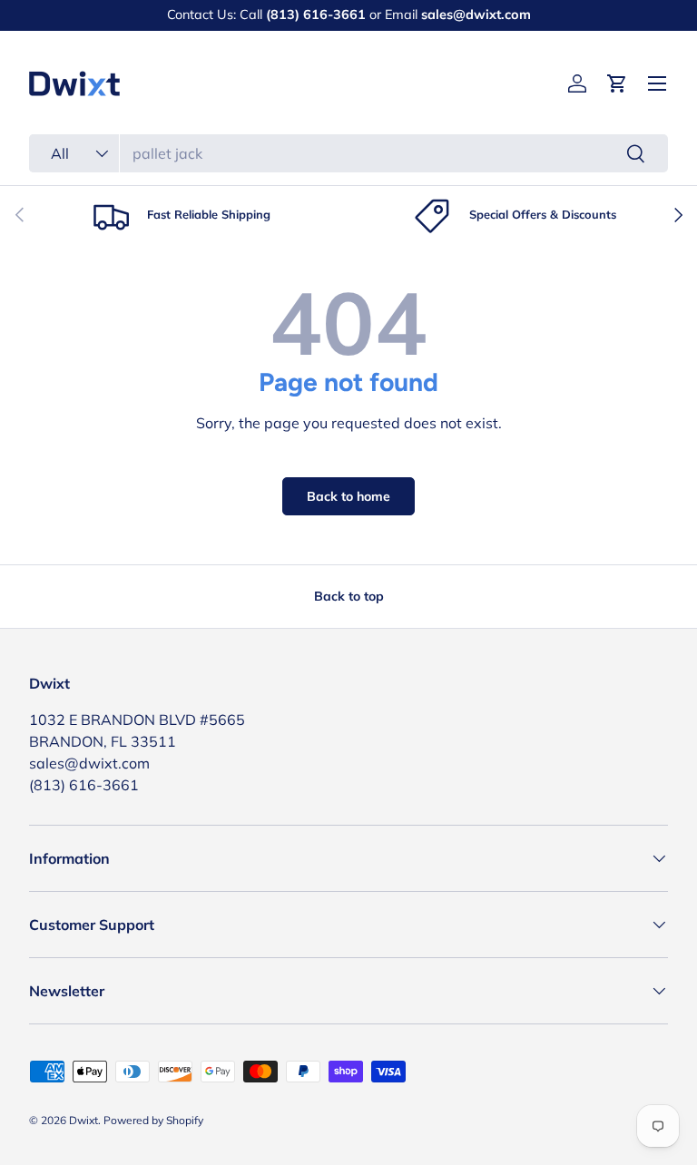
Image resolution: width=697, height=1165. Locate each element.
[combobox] (348, 153)
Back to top (349, 596)
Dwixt (83, 1120)
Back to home (348, 496)
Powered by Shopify (153, 1120)
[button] (617, 83)
